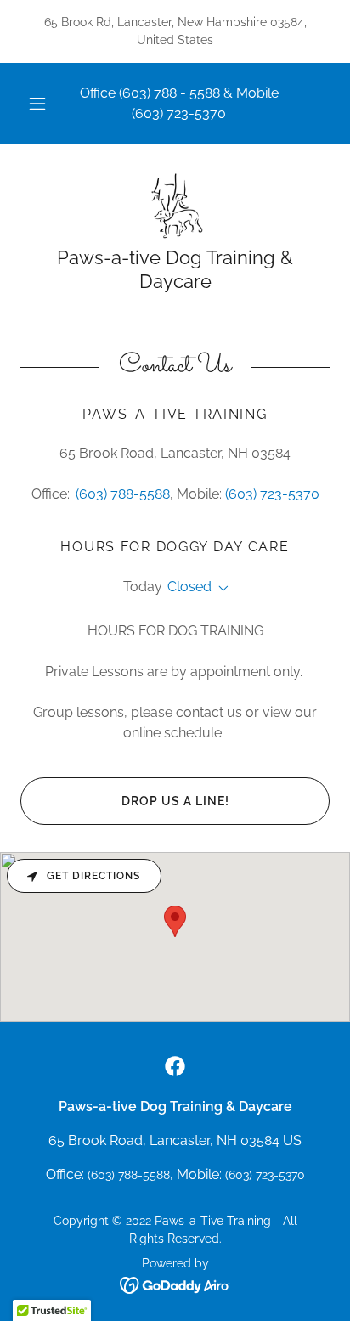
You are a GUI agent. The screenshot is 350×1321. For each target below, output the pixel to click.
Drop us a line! (175, 801)
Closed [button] (189, 587)
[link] (174, 206)
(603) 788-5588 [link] (123, 494)
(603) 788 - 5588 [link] (169, 93)
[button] (37, 104)
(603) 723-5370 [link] (179, 113)
